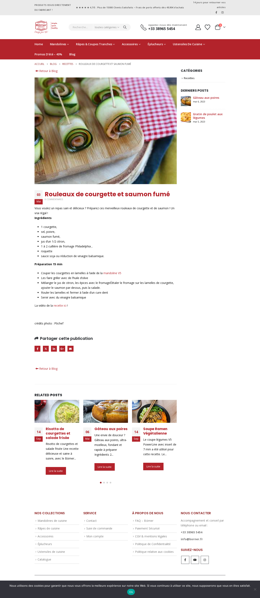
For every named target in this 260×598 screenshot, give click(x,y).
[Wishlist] (207, 27)
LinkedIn (54, 349)
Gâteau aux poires (111, 428)
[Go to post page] (57, 411)
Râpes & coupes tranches (94, 44)
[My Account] (198, 27)
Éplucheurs (155, 44)
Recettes (189, 78)
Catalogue (44, 559)
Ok (131, 592)
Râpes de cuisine (49, 528)
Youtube (195, 560)
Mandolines (58, 44)
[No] (255, 589)
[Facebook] (216, 12)
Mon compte (95, 536)
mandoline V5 (112, 273)
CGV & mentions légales (151, 536)
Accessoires (130, 44)
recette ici (60, 305)
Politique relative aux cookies (154, 552)
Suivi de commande (99, 528)
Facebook (37, 349)
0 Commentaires (54, 199)
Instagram (205, 560)
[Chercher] (125, 27)
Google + (62, 349)
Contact (91, 521)
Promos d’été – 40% (48, 54)
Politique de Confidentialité (153, 544)
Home (39, 44)
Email (70, 349)
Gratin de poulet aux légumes (208, 116)
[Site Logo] (46, 27)
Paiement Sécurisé (147, 528)
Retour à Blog (47, 71)
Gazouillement (46, 349)
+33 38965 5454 (191, 532)
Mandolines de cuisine (52, 521)
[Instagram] (222, 12)
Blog (72, 54)
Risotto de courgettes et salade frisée (58, 433)
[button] (100, 482)
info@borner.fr (192, 539)
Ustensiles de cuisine (187, 44)
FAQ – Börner (144, 521)
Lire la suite (56, 471)
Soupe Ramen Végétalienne (155, 431)
